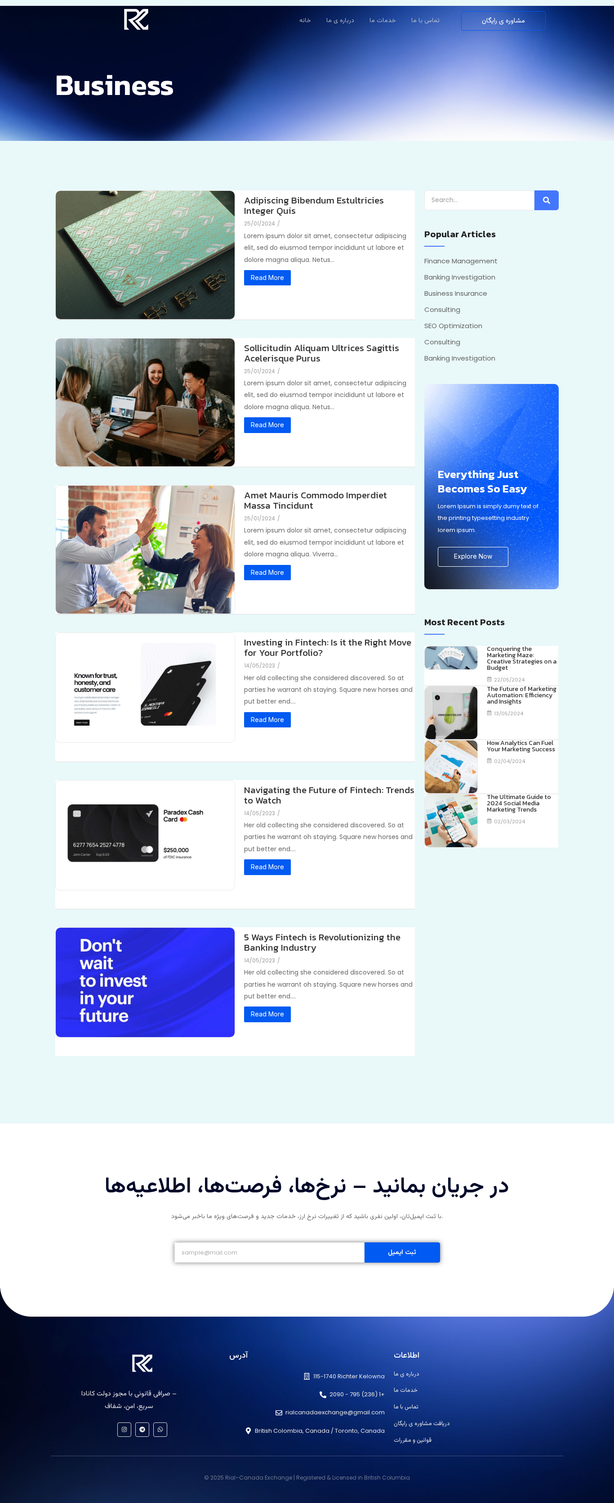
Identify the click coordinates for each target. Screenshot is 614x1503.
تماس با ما (425, 21)
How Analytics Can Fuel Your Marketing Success (521, 746)
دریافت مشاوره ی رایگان (422, 1423)
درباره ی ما (340, 21)
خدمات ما (382, 21)
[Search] (546, 200)
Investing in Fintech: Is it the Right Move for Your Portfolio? (327, 647)
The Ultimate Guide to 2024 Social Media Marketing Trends (519, 803)
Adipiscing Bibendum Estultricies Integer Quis (314, 205)
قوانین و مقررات (413, 1440)
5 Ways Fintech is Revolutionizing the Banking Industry (322, 942)
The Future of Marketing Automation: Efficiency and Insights (521, 695)
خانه (305, 21)
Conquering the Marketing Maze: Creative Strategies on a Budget (521, 658)
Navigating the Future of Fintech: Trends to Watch (329, 795)
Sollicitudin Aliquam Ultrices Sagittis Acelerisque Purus (321, 353)
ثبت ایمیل (402, 1252)
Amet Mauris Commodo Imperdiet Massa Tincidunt (315, 500)
